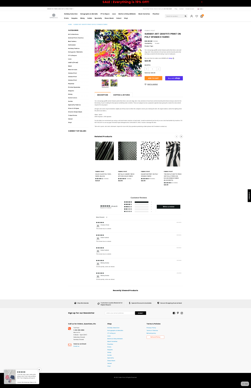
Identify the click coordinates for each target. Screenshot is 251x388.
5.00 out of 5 (114, 206)
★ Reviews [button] (249, 195)
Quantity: (148, 65)
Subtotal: (148, 73)
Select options (127, 185)
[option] (105, 84)
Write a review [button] (168, 207)
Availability (148, 43)
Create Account (190, 9)
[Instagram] (182, 313)
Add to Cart (104, 185)
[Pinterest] (178, 313)
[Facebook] (174, 313)
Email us (76, 346)
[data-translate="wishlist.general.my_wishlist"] (196, 16)
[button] (149, 41)
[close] (202, 2)
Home (70, 24)
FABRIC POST (150, 31)
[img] (100, 222)
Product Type (149, 46)
